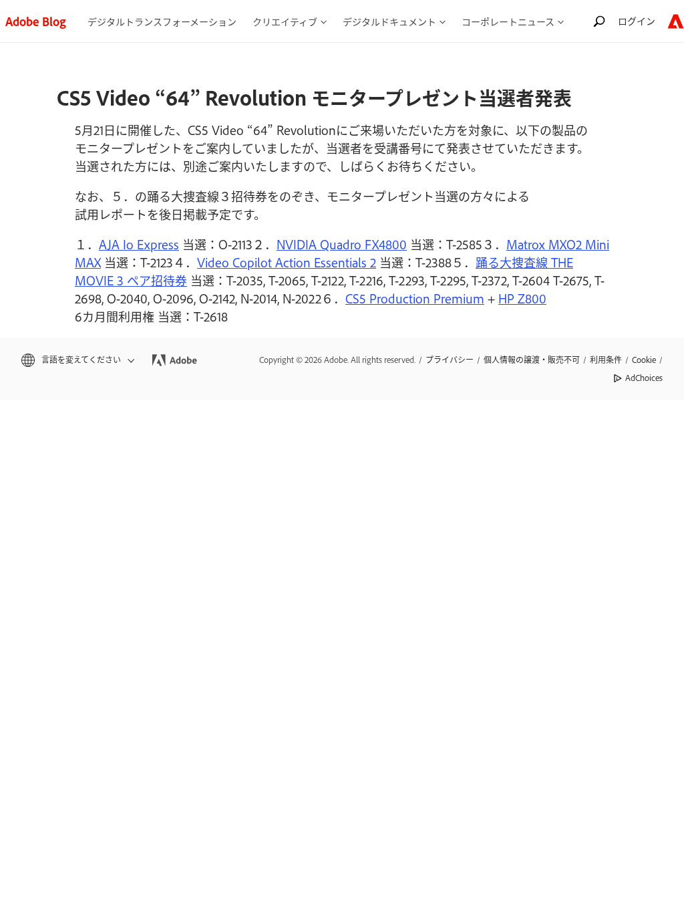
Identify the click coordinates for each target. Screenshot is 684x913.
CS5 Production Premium (414, 298)
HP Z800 (522, 298)
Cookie (644, 360)
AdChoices (644, 378)
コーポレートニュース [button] (508, 21)
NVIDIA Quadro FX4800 (342, 244)
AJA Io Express (139, 244)
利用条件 (606, 360)
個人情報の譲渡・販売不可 (532, 360)
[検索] (599, 21)
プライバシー (449, 360)
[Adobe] (675, 21)
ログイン (636, 20)
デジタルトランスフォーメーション (162, 21)
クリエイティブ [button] (284, 21)
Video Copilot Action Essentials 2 (286, 262)
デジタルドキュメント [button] (389, 21)
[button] (76, 360)
